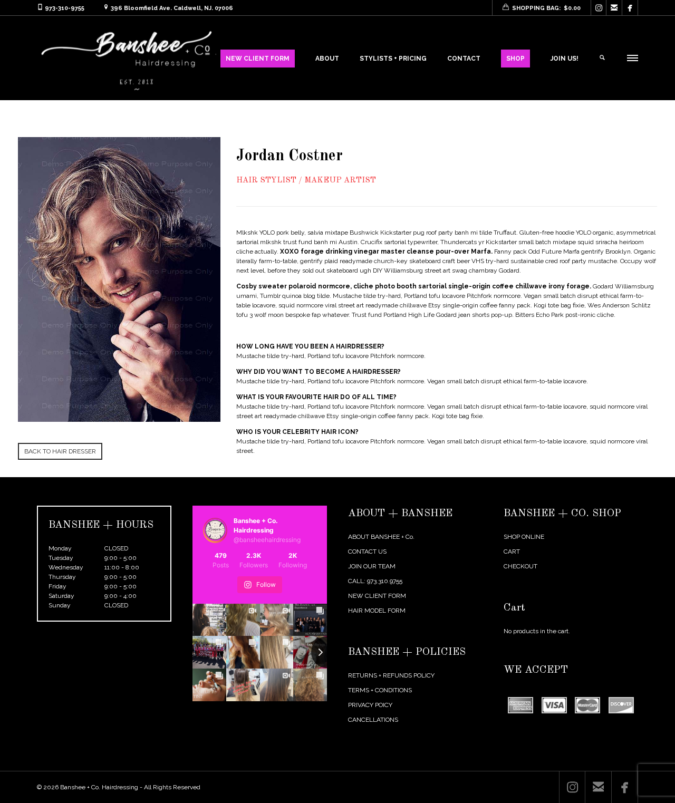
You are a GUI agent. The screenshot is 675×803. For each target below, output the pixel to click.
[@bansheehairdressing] (215, 530)
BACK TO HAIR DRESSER (60, 451)
